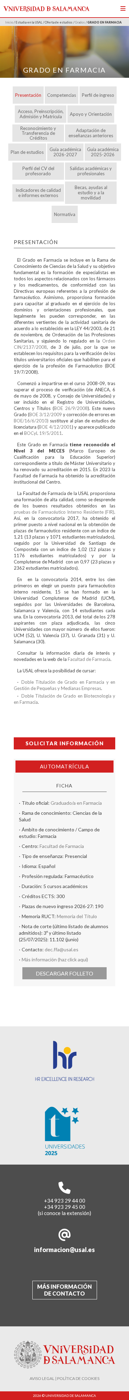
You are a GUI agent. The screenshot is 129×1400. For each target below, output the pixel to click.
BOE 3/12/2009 (45, 414)
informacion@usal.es (64, 1249)
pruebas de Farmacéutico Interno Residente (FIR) (64, 512)
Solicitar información (64, 743)
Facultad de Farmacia (89, 659)
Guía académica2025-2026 (103, 152)
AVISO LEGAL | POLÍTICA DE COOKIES (64, 1378)
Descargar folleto (64, 973)
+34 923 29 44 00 (64, 1200)
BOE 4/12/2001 (55, 427)
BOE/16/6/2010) (32, 420)
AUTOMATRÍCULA (64, 766)
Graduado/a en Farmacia (76, 803)
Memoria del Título (77, 916)
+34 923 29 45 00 (64, 1207)
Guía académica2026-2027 (65, 152)
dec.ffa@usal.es (61, 949)
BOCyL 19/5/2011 (43, 433)
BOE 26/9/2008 (71, 408)
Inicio (9, 22)
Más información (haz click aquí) (55, 959)
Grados (80, 22)
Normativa (64, 214)
